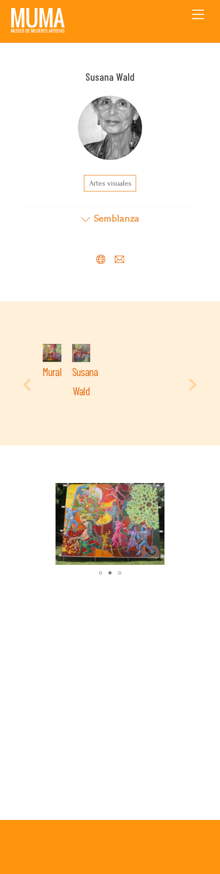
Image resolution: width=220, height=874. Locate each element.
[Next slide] (192, 384)
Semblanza (116, 218)
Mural (52, 371)
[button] (172, 492)
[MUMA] (38, 28)
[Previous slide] (28, 384)
